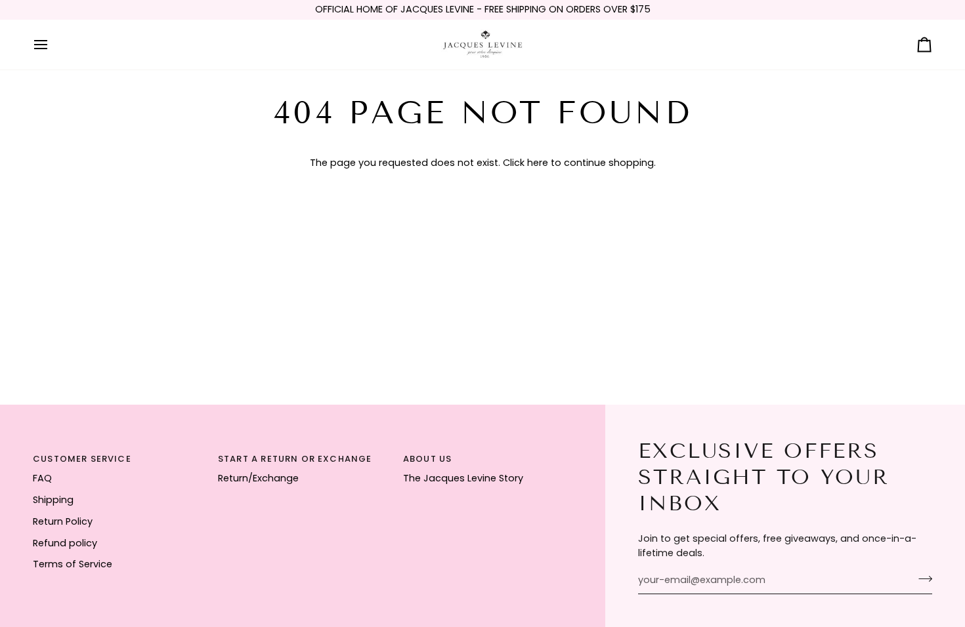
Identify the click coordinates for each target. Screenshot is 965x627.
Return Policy (63, 521)
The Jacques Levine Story (463, 478)
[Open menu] (52, 45)
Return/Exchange (258, 478)
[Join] (921, 578)
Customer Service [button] (82, 459)
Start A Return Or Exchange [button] (295, 459)
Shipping (53, 499)
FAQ (42, 478)
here (537, 162)
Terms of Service (72, 564)
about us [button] (427, 459)
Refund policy (65, 543)
